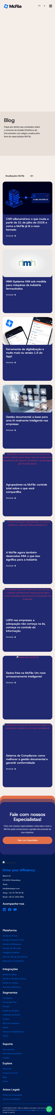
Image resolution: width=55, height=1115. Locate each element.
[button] (41, 6)
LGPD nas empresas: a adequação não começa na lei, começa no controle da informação (25, 625)
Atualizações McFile (14, 175)
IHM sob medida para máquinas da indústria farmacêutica (26, 285)
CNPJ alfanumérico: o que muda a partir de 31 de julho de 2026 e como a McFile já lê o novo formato (27, 224)
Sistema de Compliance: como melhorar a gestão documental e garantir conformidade (27, 759)
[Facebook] (9, 909)
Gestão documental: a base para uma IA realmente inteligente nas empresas (27, 420)
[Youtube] (15, 909)
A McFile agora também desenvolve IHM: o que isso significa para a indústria (23, 556)
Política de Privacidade (24, 1110)
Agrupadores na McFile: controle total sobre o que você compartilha (26, 488)
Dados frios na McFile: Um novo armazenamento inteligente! (26, 674)
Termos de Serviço (41, 1110)
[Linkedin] (4, 909)
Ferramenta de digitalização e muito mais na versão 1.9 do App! (25, 352)
